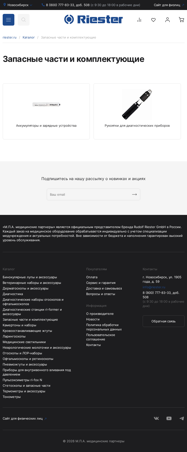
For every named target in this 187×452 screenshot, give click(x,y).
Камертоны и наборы (19, 325)
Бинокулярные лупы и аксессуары (30, 277)
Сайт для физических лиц (23, 418)
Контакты (93, 345)
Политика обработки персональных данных (104, 327)
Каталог (29, 37)
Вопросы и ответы (100, 294)
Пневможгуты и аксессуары (25, 364)
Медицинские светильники (24, 342)
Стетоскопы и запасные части (26, 385)
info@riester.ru (154, 287)
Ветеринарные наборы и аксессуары (32, 283)
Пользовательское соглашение (100, 337)
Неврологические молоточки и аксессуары (37, 347)
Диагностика (13, 294)
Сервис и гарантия (100, 283)
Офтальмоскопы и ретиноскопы (28, 359)
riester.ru (10, 37)
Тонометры (12, 397)
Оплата (91, 277)
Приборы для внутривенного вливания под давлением (37, 372)
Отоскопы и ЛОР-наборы (22, 353)
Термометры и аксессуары (24, 391)
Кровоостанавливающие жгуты (27, 331)
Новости (93, 319)
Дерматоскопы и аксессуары (25, 288)
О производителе (100, 314)
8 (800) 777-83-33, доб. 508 (93, 5)
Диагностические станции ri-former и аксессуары (32, 312)
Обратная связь (163, 321)
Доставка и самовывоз (104, 288)
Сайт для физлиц (167, 5)
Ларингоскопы (14, 336)
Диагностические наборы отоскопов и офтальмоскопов (33, 302)
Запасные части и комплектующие (30, 319)
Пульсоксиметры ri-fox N (22, 380)
